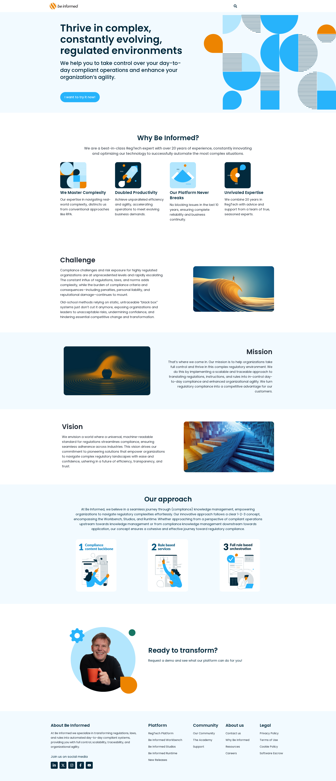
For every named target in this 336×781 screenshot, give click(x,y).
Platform (157, 725)
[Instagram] (71, 765)
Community (205, 725)
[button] (235, 6)
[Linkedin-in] (54, 765)
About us (235, 725)
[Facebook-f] (80, 765)
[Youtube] (89, 765)
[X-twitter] (62, 765)
